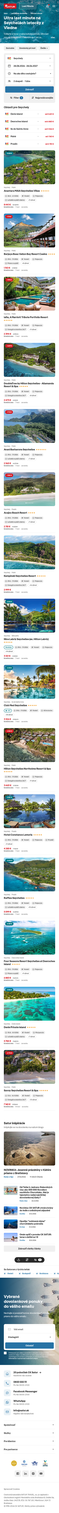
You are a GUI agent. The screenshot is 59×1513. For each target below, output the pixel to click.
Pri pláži (51, 840)
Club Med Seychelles (15, 705)
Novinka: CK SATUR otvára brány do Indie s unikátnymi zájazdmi (36, 1209)
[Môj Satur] (47, 6)
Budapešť (26, 1273)
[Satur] (10, 6)
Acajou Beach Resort (15, 512)
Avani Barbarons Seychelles (19, 449)
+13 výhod (33, 1100)
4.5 (9, 710)
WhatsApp (19, 1400)
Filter (18, 97)
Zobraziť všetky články (29, 1248)
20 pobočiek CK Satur (25, 1372)
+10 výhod (31, 907)
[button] (29, 58)
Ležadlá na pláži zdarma (16, 200)
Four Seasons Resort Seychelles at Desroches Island (29, 963)
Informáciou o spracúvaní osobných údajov (23, 1358)
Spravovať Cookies (12, 1489)
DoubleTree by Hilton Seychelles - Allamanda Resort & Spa (29, 385)
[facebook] (18, 1473)
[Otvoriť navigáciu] (54, 6)
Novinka (8, 647)
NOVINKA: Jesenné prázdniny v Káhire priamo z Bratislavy (27, 1171)
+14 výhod (9, 651)
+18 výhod (9, 715)
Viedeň (10, 1273)
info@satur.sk (21, 1410)
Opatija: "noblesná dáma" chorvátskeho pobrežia (32, 1222)
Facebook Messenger (25, 1391)
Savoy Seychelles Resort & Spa (21, 1090)
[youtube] (41, 1473)
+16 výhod (33, 585)
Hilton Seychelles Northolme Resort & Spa (27, 768)
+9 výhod (32, 781)
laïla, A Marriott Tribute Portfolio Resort (26, 317)
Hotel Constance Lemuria (18, 834)
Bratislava (43, 1273)
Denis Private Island (15, 1027)
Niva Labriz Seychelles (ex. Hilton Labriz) (26, 639)
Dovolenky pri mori (27, 48)
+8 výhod (25, 263)
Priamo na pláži (13, 263)
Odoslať (29, 1345)
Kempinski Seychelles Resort (20, 575)
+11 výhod (31, 200)
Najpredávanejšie (44, 97)
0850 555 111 (20, 1381)
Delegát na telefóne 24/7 (17, 329)
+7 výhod (31, 459)
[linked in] (25, 1473)
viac (53, 37)
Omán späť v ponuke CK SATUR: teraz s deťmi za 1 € (36, 1235)
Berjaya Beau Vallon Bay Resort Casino (25, 254)
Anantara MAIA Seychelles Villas (22, 190)
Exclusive (10, 48)
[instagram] (33, 1473)
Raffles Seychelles (14, 898)
